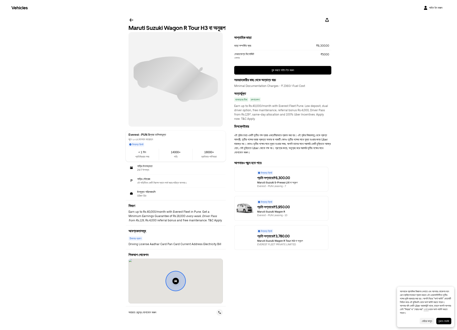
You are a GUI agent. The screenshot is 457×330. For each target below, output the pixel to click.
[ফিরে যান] (131, 20)
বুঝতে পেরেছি (443, 321)
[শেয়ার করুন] (327, 20)
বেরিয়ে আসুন (427, 321)
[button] (282, 45)
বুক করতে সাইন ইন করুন (283, 70)
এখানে (426, 309)
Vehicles (19, 7)
